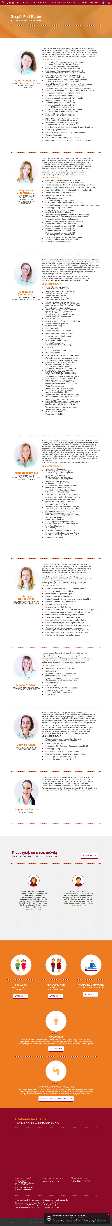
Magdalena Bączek (26, 809)
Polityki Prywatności (97, 1217)
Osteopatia (56, 1049)
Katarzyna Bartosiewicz (26, 597)
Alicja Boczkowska (26, 472)
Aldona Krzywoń (26, 684)
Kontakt (94, 3)
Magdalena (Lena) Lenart (26, 293)
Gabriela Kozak (26, 744)
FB (103, 3)
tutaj (104, 1221)
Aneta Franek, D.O (26, 80)
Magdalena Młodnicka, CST (26, 191)
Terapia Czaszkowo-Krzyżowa (56, 1099)
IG (109, 3)
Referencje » (89, 856)
